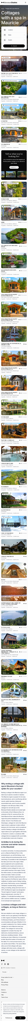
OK (20, 1018)
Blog (2, 979)
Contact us (13, 167)
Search (15, 46)
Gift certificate (4, 982)
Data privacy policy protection (9, 1013)
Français (4, 972)
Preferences (9, 1018)
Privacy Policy (4, 984)
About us (3, 989)
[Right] (24, 260)
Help (2, 994)
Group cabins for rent (6, 977)
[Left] (3, 260)
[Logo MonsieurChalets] (9, 2)
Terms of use (4, 997)
